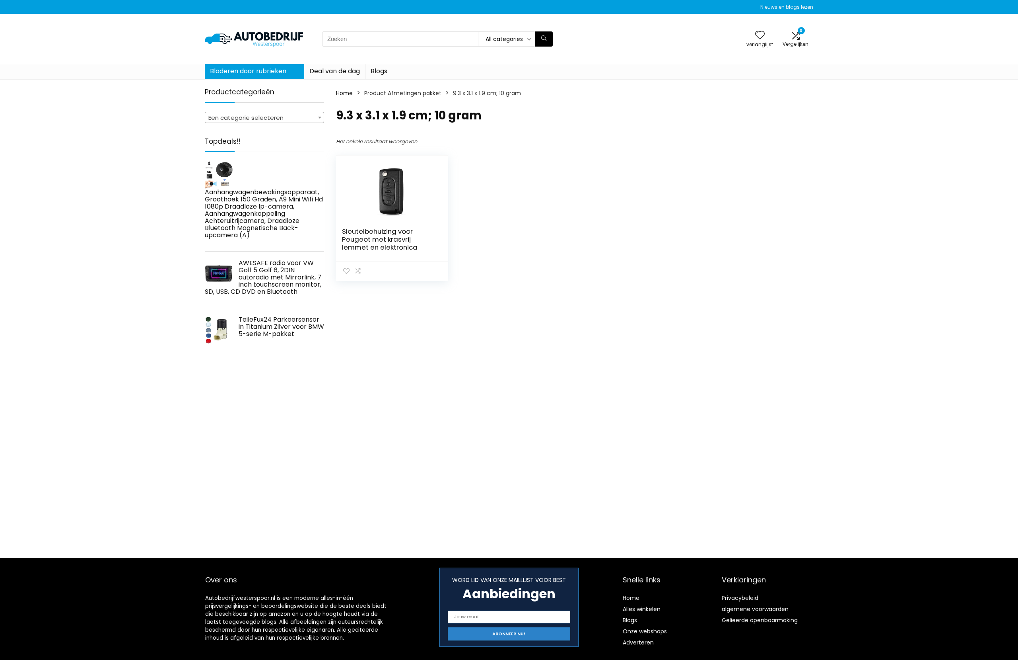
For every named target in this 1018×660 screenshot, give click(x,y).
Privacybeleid (740, 598)
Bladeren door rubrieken (248, 71)
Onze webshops (645, 631)
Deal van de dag (334, 71)
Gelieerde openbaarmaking (760, 620)
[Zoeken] (544, 39)
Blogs (379, 71)
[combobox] (264, 117)
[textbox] (264, 117)
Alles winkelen (642, 609)
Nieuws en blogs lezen (786, 7)
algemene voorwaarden (755, 609)
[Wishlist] (760, 35)
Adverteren (638, 642)
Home (344, 93)
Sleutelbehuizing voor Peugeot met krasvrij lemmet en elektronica (380, 239)
